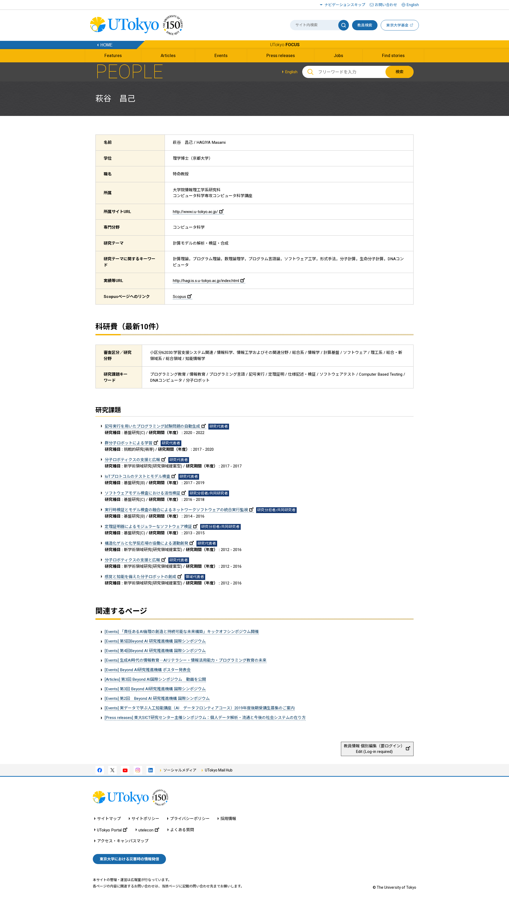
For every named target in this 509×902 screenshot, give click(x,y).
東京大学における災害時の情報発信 (129, 859)
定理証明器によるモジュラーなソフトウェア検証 (148, 526)
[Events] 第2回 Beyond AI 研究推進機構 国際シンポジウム (157, 698)
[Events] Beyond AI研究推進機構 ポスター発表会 (148, 669)
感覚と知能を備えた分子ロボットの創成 (140, 576)
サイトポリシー (145, 819)
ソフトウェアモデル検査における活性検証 (142, 493)
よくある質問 (182, 830)
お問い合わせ (386, 5)
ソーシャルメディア (179, 770)
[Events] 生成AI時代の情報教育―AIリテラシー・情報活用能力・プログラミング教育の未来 (185, 660)
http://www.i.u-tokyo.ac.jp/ (195, 211)
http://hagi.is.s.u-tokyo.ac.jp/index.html (206, 280)
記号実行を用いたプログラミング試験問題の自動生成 (152, 426)
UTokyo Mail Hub (218, 770)
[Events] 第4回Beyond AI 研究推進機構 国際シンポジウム (155, 650)
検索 (399, 72)
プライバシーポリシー (190, 819)
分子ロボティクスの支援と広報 (132, 459)
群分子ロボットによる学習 (128, 443)
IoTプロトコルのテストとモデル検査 (137, 476)
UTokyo (285, 44)
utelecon (145, 830)
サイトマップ (109, 819)
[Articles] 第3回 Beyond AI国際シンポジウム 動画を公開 (155, 679)
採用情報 (228, 819)
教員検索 (364, 25)
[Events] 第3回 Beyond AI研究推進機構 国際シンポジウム (155, 689)
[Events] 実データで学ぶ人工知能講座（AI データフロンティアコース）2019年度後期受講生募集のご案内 (200, 708)
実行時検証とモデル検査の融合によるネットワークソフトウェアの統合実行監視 (176, 510)
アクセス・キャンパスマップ (122, 841)
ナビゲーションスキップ (344, 5)
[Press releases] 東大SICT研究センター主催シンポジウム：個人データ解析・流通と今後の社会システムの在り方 (205, 717)
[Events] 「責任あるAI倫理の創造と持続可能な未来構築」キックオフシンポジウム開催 (182, 631)
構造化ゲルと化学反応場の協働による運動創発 (146, 543)
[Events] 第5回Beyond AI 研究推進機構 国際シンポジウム (155, 641)
